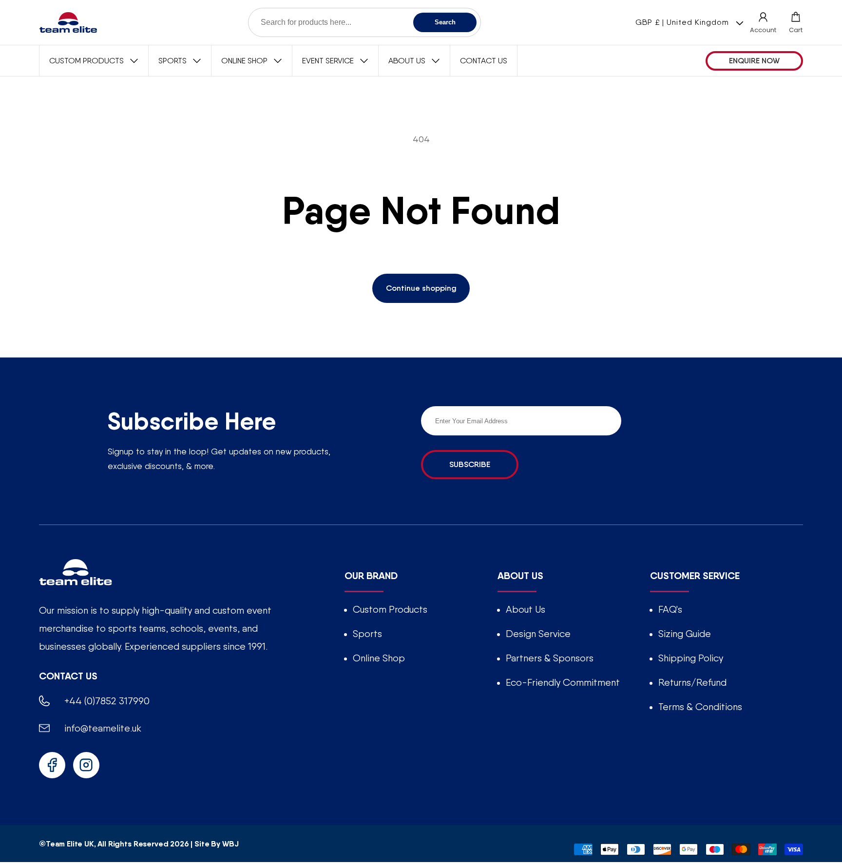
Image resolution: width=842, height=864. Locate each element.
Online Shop (379, 658)
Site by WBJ (216, 843)
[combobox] (364, 22)
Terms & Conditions (700, 707)
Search (445, 22)
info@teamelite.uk (102, 728)
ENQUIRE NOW (754, 60)
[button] (795, 22)
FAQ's (670, 609)
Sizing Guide (684, 633)
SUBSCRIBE (469, 464)
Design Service (538, 633)
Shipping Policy (690, 658)
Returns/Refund (692, 682)
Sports (367, 633)
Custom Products (390, 609)
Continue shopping (421, 288)
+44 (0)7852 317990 (107, 701)
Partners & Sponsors (549, 658)
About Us (525, 609)
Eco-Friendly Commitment (563, 682)
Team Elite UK (70, 843)
